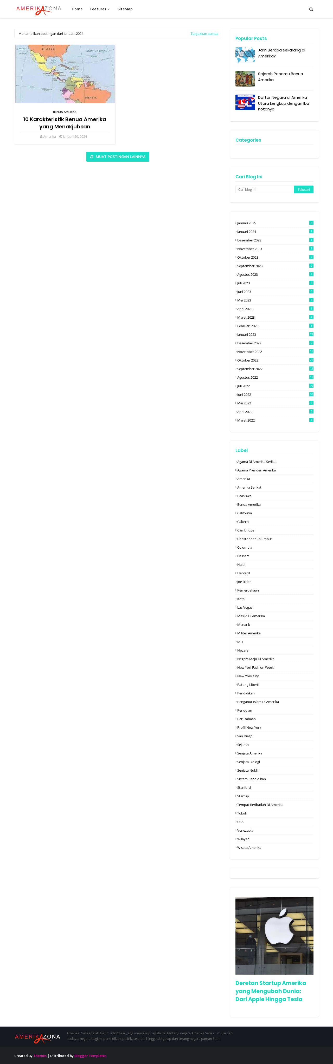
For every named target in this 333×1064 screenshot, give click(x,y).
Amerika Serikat (249, 487)
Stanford (244, 787)
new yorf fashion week (255, 667)
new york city (248, 676)
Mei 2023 (274, 300)
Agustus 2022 (275, 377)
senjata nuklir (248, 770)
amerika (243, 478)
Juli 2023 (274, 283)
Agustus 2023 (274, 274)
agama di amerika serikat (257, 461)
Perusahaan (246, 719)
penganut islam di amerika (258, 701)
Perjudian (244, 710)
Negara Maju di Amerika (255, 658)
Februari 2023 (274, 326)
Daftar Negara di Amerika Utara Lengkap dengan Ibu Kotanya (283, 103)
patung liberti (248, 684)
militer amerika (249, 633)
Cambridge (245, 530)
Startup (243, 796)
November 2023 (274, 248)
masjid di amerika (251, 616)
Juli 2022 (275, 386)
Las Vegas (244, 607)
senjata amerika (249, 753)
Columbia (244, 547)
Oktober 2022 (275, 360)
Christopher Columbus (254, 538)
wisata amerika (249, 847)
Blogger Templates (90, 1055)
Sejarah (243, 744)
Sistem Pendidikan (251, 779)
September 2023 (274, 266)
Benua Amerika (64, 112)
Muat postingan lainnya (120, 156)
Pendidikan (246, 693)
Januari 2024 (274, 231)
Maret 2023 (274, 317)
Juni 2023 (274, 291)
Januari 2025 (274, 223)
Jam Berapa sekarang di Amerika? (281, 53)
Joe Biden (244, 581)
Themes (40, 1055)
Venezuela (245, 830)
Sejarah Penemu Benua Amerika (280, 76)
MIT (240, 641)
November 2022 (275, 351)
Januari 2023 (275, 334)
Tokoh (242, 813)
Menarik (243, 624)
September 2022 (275, 368)
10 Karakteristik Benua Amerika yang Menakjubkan (64, 123)
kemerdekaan (248, 590)
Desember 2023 (274, 240)
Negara (242, 650)
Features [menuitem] (98, 8)
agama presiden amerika (256, 470)
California (244, 513)
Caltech (243, 521)
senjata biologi (248, 761)
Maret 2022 (274, 420)
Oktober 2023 (274, 257)
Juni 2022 (275, 394)
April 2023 (274, 308)
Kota (241, 598)
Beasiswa (244, 496)
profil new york (249, 727)
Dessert (243, 556)
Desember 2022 (274, 343)
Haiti (241, 564)
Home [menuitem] (77, 8)
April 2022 (274, 411)
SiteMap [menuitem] (125, 8)
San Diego (245, 736)
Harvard (243, 573)
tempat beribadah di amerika (260, 804)
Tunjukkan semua (204, 33)
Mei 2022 (274, 403)
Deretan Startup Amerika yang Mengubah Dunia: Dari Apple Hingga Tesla (270, 991)
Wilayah (243, 839)
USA (240, 821)
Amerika (49, 136)
